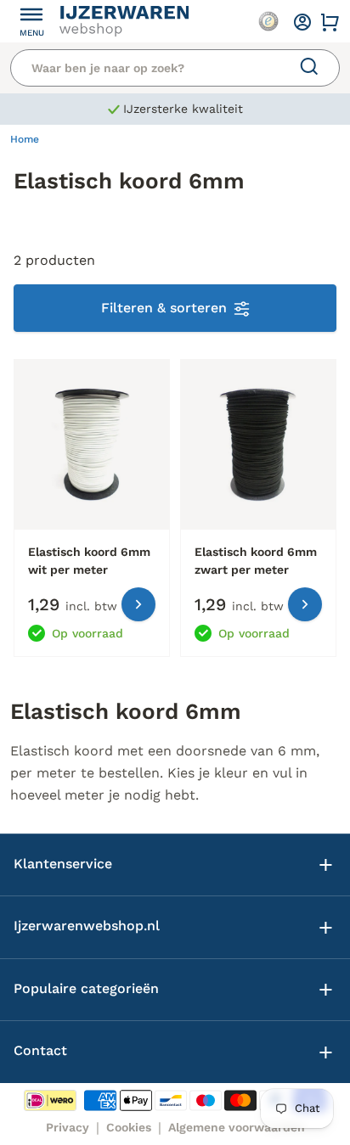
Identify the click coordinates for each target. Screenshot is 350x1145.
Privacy (67, 1127)
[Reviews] (268, 21)
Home (24, 139)
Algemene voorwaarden (236, 1127)
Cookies (128, 1127)
